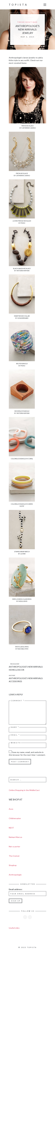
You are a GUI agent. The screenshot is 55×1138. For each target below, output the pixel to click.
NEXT (11, 828)
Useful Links (14, 928)
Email (15, 735)
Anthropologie (15, 875)
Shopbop (13, 865)
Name (15, 727)
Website (16, 742)
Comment (17, 700)
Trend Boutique (27, 22)
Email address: (15, 889)
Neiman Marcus (15, 837)
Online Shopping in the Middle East (24, 790)
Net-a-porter (14, 846)
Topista (18, 4)
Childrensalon (15, 818)
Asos (11, 809)
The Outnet (14, 856)
